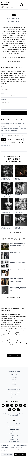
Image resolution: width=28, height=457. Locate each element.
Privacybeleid (14, 394)
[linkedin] (11, 405)
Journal (21, 142)
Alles (3, 139)
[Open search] (17, 5)
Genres (4, 142)
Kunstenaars (19, 139)
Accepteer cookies (19, 454)
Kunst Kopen (14, 377)
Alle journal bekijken (14, 297)
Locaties (14, 379)
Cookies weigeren (7, 454)
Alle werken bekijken (14, 232)
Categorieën (12, 142)
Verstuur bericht (14, 113)
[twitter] (16, 405)
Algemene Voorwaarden (14, 392)
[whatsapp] (9, 409)
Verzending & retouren (14, 389)
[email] (14, 409)
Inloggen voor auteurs (14, 397)
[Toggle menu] (25, 5)
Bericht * (3, 99)
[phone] (18, 409)
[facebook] (3, 405)
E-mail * (3, 93)
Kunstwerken (14, 374)
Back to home (14, 355)
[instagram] (7, 405)
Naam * (3, 87)
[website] (24, 405)
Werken (10, 139)
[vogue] (20, 405)
